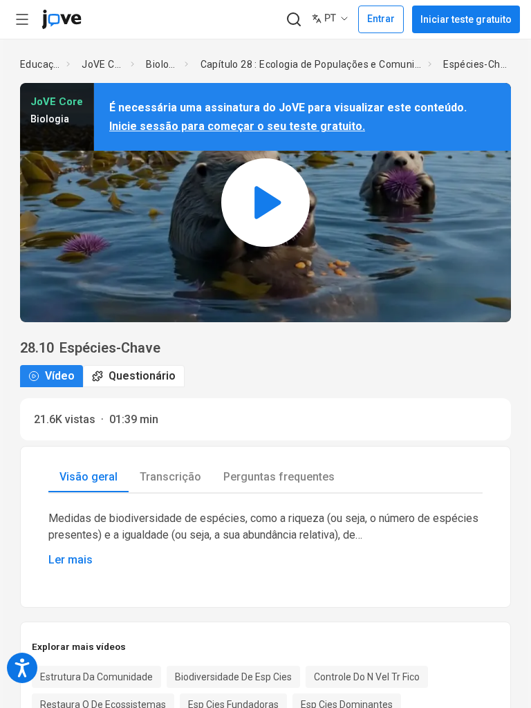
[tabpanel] (265, 539)
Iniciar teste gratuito (466, 19)
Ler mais (70, 559)
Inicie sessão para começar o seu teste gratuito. (237, 126)
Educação (40, 64)
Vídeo (60, 375)
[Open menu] (22, 19)
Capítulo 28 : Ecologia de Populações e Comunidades (312, 64)
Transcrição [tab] (170, 476)
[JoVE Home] (61, 19)
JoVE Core (103, 64)
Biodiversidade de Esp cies (233, 676)
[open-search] (293, 20)
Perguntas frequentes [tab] (279, 476)
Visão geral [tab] (88, 476)
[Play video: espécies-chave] (265, 202)
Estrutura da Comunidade (96, 676)
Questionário (142, 375)
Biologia (162, 64)
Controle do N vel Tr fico (367, 676)
